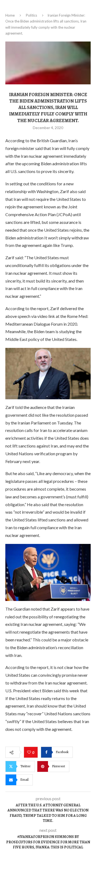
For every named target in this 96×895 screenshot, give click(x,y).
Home (10, 15)
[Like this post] (29, 752)
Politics (31, 15)
